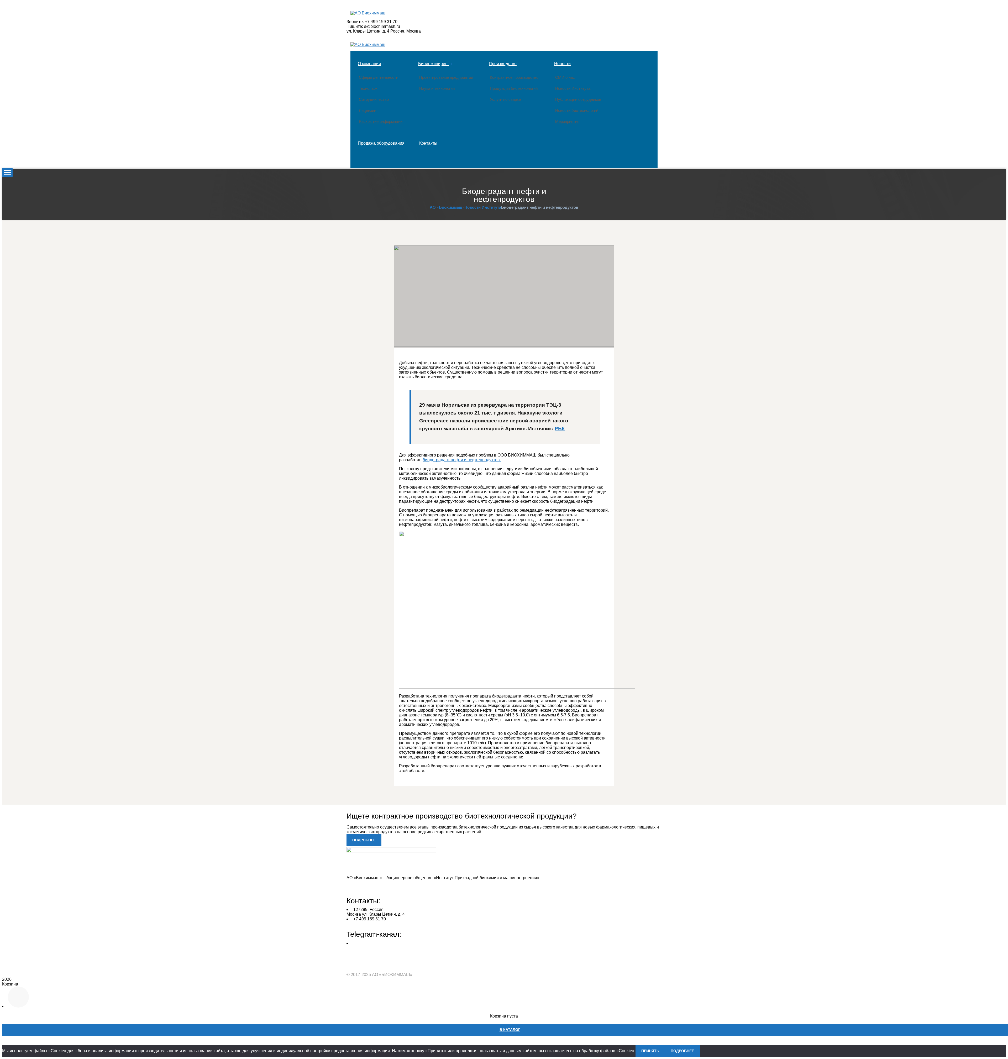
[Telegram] (353, 960)
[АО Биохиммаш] (367, 13)
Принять (650, 1051)
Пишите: (354, 26)
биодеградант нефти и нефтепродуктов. (462, 460)
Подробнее (682, 1051)
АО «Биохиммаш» (447, 207)
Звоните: (355, 21)
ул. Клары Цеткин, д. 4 (367, 31)
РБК (560, 428)
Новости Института (482, 207)
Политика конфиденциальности (377, 886)
